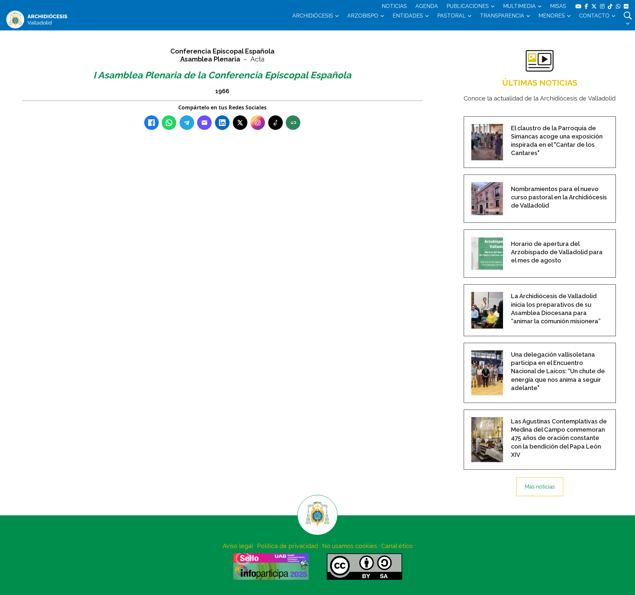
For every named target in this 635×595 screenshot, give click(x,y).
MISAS (558, 6)
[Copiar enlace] (293, 122)
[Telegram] (187, 122)
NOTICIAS (394, 6)
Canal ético (397, 545)
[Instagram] (257, 122)
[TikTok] (275, 122)
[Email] (204, 122)
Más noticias (540, 487)
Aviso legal (238, 545)
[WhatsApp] (169, 122)
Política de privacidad (287, 545)
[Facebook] (151, 122)
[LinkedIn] (222, 122)
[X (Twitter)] (240, 122)
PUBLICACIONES (467, 6)
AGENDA (426, 6)
